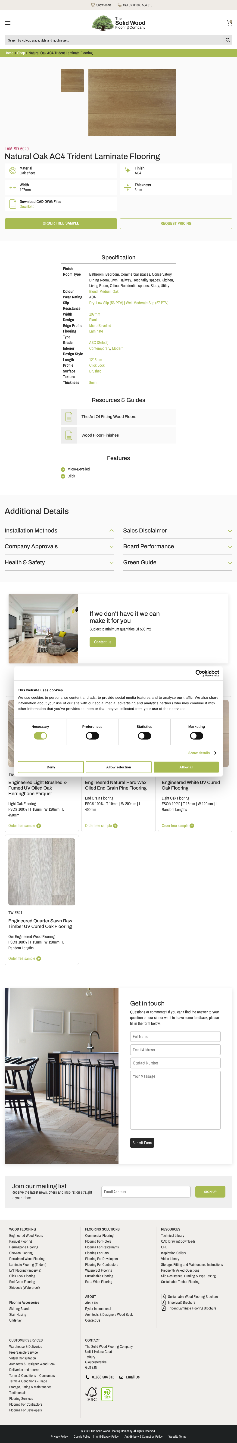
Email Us (133, 1377)
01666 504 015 (103, 1377)
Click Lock (96, 365)
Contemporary (99, 348)
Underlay (15, 1320)
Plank (93, 320)
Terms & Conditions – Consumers (32, 1375)
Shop (21, 53)
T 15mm (36, 809)
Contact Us (92, 1320)
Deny (51, 767)
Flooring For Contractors (101, 1264)
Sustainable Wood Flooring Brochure (193, 1296)
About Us (91, 1302)
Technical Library (172, 1235)
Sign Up (210, 1192)
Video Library (170, 1258)
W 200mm (128, 803)
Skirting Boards (19, 1308)
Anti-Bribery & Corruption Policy (143, 1437)
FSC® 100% (17, 809)
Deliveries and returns (24, 1369)
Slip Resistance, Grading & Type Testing (188, 1275)
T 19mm (112, 803)
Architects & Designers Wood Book (109, 1314)
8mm (93, 382)
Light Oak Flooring (22, 803)
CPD (164, 1247)
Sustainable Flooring (99, 1275)
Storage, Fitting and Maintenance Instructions (192, 1264)
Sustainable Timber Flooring (180, 1281)
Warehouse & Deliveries (25, 1346)
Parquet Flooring (20, 1241)
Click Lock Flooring (22, 1275)
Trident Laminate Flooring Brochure (192, 1308)
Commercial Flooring (99, 1235)
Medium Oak (109, 291)
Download (27, 206)
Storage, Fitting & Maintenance (30, 1386)
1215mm (95, 359)
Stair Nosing (17, 1314)
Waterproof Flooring (98, 1270)
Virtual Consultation (22, 1358)
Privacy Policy (59, 1437)
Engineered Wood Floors (26, 1235)
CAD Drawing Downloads (178, 1241)
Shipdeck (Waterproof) (24, 1287)
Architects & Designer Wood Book (32, 1363)
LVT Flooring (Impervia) (25, 1270)
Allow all (186, 767)
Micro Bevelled (100, 325)
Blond (93, 291)
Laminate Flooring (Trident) (27, 1264)
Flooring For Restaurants (102, 1247)
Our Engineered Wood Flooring (31, 936)
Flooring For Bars (97, 1252)
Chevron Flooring (21, 1252)
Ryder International (98, 1308)
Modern (117, 348)
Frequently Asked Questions (180, 1270)
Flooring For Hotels (98, 1241)
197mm (94, 314)
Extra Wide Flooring (98, 1281)
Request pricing (176, 223)
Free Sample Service (23, 1352)
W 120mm (51, 809)
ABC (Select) (98, 342)
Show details (199, 753)
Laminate (96, 331)
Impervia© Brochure (181, 1302)
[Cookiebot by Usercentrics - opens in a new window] (199, 673)
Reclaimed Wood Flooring (26, 1258)
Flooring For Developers (101, 1258)
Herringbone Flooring (23, 1247)
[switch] (92, 736)
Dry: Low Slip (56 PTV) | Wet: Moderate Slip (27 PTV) (128, 303)
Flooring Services (21, 1398)
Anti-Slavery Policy (107, 1437)
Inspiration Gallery (173, 1252)
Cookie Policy (82, 1437)
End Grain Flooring (99, 798)
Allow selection (118, 767)
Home (9, 53)
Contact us (102, 642)
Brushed (95, 371)
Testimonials (17, 1392)
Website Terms (177, 1437)
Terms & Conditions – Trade (28, 1381)
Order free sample (61, 223)
